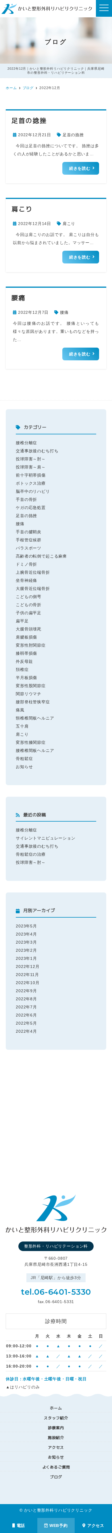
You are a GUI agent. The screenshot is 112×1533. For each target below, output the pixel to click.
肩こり (69, 223)
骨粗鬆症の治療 (31, 854)
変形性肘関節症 (31, 645)
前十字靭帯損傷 (31, 475)
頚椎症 (22, 669)
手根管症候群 (28, 540)
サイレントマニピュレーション (46, 838)
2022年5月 (26, 1023)
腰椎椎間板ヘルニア (35, 750)
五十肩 (22, 726)
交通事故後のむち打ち (37, 451)
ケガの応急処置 (31, 507)
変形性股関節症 (31, 685)
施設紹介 (56, 1437)
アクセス (95, 1525)
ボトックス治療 (31, 483)
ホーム (56, 1408)
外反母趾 (24, 661)
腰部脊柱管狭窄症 (33, 702)
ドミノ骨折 (26, 564)
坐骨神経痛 (26, 580)
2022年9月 (26, 990)
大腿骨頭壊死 (28, 629)
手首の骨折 (26, 499)
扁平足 (22, 621)
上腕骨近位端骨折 (33, 572)
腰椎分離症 (26, 442)
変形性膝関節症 (31, 742)
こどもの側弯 (28, 596)
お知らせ (24, 766)
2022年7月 (26, 1007)
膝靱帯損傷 (26, 653)
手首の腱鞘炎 (28, 532)
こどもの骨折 (28, 604)
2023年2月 (26, 950)
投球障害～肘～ (31, 459)
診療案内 (56, 1427)
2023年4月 (26, 934)
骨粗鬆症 (24, 758)
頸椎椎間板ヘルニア (35, 718)
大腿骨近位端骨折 (33, 588)
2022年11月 (27, 974)
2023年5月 (26, 926)
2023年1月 (26, 958)
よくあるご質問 (56, 1467)
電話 (21, 1525)
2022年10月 (28, 982)
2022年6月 (26, 1015)
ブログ (56, 1476)
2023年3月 (26, 942)
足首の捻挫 (73, 134)
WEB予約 (58, 1525)
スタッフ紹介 (56, 1418)
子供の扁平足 (28, 612)
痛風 (20, 710)
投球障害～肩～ (31, 467)
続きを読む (79, 168)
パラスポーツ (28, 548)
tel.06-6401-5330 (56, 1292)
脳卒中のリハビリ (33, 491)
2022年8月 (26, 999)
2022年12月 (28, 966)
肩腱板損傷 (26, 637)
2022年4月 (26, 1031)
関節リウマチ (28, 693)
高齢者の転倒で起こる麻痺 (41, 556)
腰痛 (64, 312)
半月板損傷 (26, 677)
